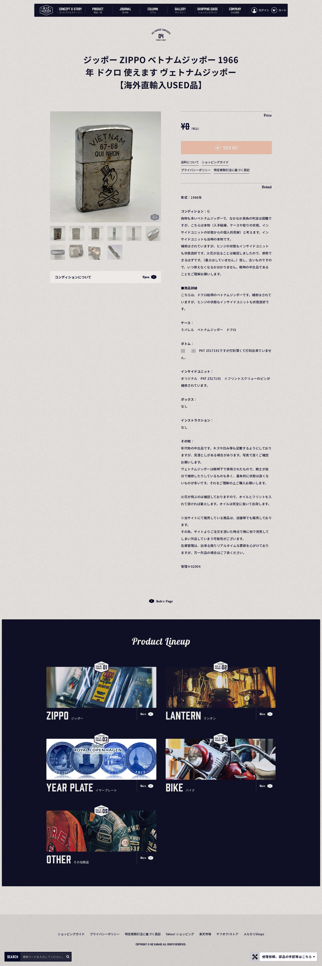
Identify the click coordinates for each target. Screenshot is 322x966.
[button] (57, 233)
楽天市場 (205, 934)
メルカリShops (254, 934)
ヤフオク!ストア (227, 934)
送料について (190, 162)
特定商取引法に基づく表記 (232, 170)
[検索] (67, 956)
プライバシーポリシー (196, 170)
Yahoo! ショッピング (180, 934)
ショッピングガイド (215, 162)
